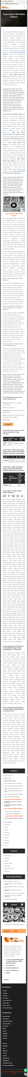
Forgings (6, 858)
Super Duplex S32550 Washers (14, 815)
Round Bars (7, 865)
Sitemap (8, 972)
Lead (5, 845)
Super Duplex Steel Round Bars (13, 788)
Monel (6, 827)
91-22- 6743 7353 (8, 1)
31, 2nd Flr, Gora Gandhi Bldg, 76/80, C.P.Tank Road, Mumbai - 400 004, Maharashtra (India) (14, 961)
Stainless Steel (8, 775)
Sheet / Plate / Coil (9, 868)
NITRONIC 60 (6, 1060)
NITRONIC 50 (6, 1058)
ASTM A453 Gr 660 (7, 1063)
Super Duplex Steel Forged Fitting (13, 785)
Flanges (6, 860)
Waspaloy (7, 842)
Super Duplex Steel (9, 780)
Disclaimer (6, 979)
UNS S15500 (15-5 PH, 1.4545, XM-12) (14, 887)
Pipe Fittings (7, 855)
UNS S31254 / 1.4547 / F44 (11, 881)
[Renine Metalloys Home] (14, 939)
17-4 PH (5, 1053)
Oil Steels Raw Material (8, 1065)
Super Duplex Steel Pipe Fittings (13, 783)
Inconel (6, 829)
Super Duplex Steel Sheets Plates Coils (13, 791)
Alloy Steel (7, 824)
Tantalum (6, 834)
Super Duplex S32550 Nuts (12, 811)
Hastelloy (6, 832)
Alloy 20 (6, 837)
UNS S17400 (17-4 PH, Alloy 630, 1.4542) (13, 884)
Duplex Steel (7, 778)
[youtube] (16, 931)
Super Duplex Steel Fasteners (12, 799)
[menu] (24, 7)
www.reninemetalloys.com (12, 970)
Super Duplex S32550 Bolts (12, 813)
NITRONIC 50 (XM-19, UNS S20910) (14, 893)
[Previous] (6, 904)
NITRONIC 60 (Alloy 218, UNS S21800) (12, 890)
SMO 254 (5, 1051)
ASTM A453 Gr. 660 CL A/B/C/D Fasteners (13, 896)
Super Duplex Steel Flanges (11, 796)
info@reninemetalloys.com (11, 3)
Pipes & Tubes (8, 863)
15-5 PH (5, 1055)
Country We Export (7, 1008)
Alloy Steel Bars (8, 822)
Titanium (6, 840)
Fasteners (7, 871)
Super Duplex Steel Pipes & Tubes (13, 794)
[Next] (22, 904)
